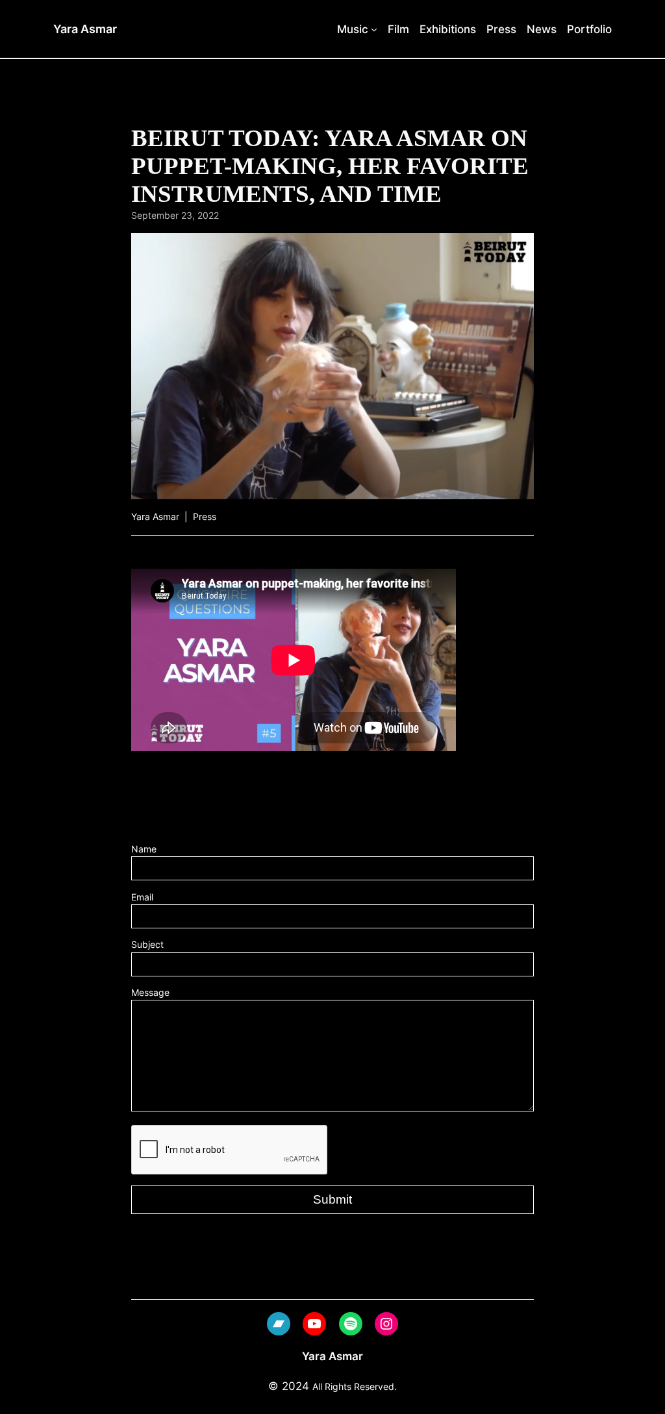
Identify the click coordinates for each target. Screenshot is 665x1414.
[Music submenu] (374, 28)
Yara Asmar (85, 29)
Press (204, 516)
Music (352, 29)
